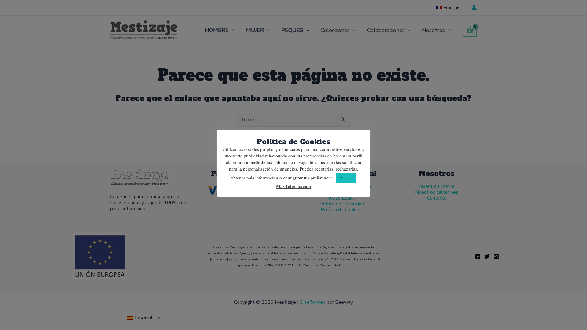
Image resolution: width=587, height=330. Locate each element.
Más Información (293, 186)
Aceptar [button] (346, 178)
